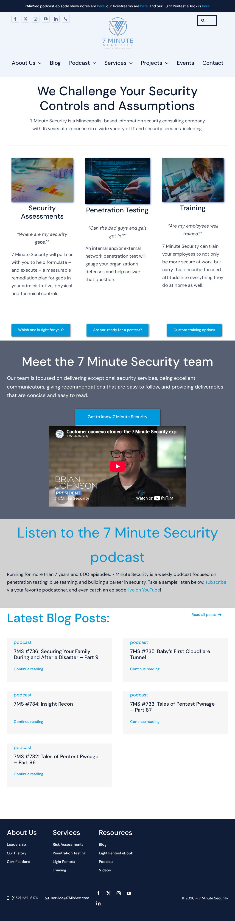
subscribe (215, 582)
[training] (193, 160)
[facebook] (15, 19)
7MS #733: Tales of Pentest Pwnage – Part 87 (172, 707)
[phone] (66, 19)
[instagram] (35, 19)
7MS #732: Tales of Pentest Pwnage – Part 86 (56, 759)
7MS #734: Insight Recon (43, 704)
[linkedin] (56, 19)
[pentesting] (117, 160)
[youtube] (46, 19)
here (101, 6)
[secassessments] (42, 160)
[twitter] (25, 19)
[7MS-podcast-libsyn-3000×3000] (117, 17)
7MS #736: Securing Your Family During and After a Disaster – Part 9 (56, 654)
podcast (23, 642)
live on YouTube (143, 590)
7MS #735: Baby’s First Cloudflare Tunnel (170, 654)
